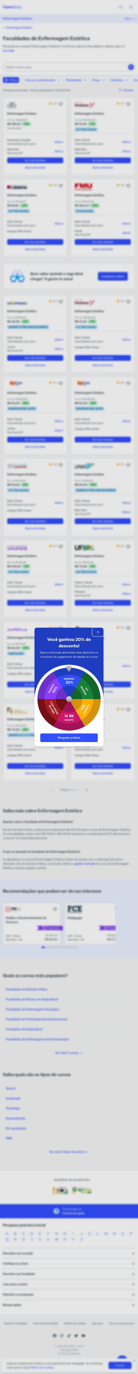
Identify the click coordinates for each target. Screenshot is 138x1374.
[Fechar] (98, 632)
